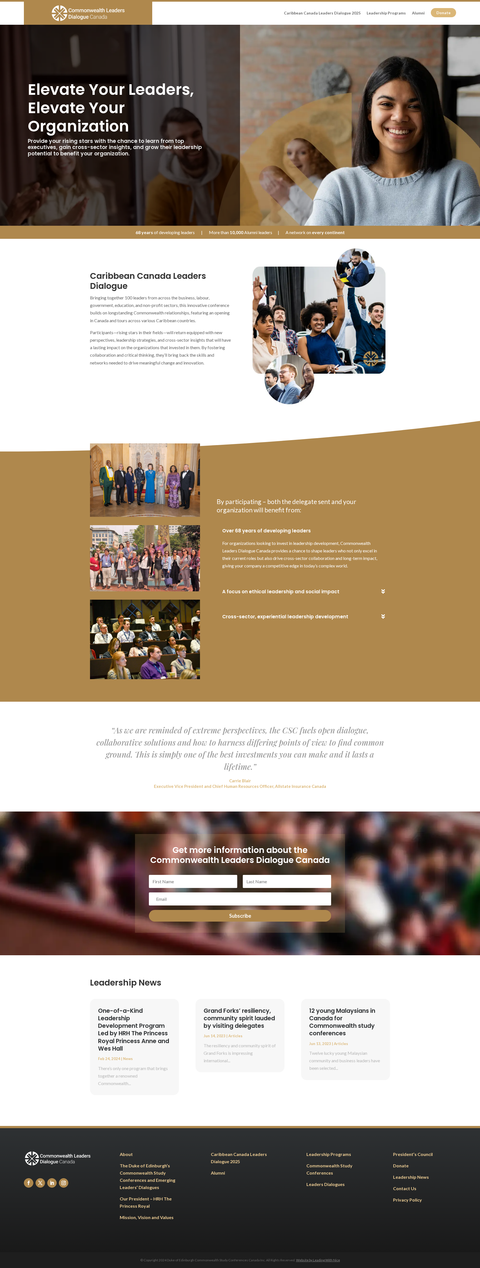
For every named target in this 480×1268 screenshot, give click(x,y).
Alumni (418, 13)
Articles (235, 1036)
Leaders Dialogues (326, 1184)
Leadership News (411, 1177)
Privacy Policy (407, 1199)
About (126, 1154)
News (128, 1058)
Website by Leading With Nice (318, 1260)
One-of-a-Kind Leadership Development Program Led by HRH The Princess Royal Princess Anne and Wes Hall (133, 1030)
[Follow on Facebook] (28, 1183)
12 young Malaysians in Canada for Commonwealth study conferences (342, 1022)
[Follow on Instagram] (63, 1183)
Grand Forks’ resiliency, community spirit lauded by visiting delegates (239, 1018)
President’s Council (413, 1154)
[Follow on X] (40, 1183)
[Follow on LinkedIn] (52, 1183)
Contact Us (404, 1188)
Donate (443, 12)
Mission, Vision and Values (147, 1217)
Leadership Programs (386, 13)
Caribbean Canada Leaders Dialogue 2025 (322, 13)
